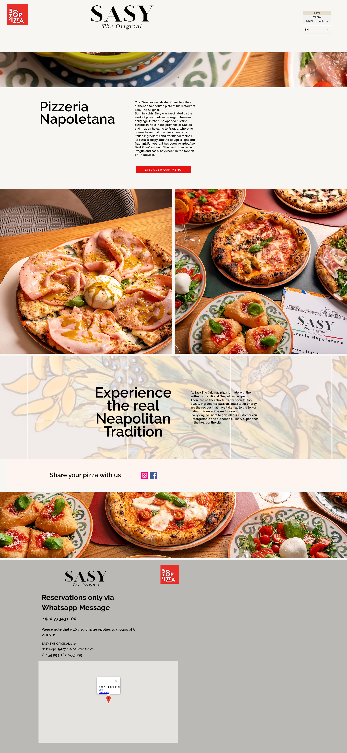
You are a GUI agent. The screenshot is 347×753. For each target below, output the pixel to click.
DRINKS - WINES (317, 21)
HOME (317, 13)
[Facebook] (153, 475)
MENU (317, 17)
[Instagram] (144, 475)
